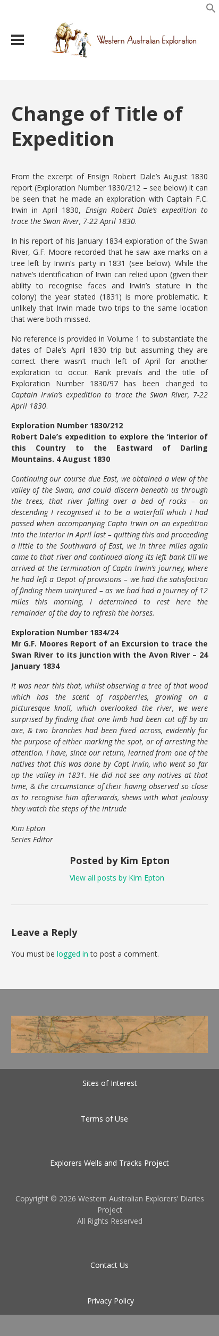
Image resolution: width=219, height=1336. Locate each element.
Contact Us (109, 1265)
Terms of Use (104, 1119)
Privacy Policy (110, 1301)
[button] (211, 10)
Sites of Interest (109, 1083)
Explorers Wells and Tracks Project (109, 1163)
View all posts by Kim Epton (117, 878)
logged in (72, 954)
